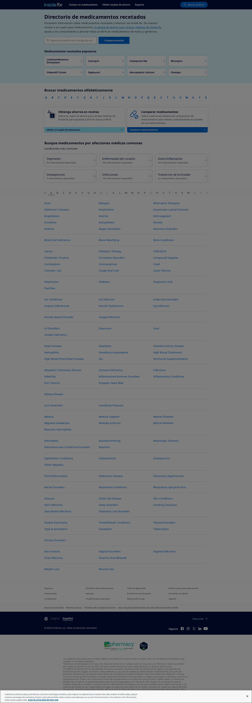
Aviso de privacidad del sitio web (43, 700)
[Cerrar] (247, 696)
